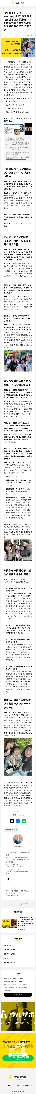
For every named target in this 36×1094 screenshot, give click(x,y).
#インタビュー (24, 891)
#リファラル (18, 984)
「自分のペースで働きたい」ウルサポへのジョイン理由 (18, 139)
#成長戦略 (7, 981)
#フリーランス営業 (11, 891)
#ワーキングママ (11, 893)
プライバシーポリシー (13, 1086)
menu (33, 3)
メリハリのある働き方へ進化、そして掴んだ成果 (18, 148)
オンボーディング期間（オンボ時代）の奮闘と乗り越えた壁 (18, 143)
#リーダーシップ (9, 984)
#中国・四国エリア (21, 987)
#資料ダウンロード (16, 981)
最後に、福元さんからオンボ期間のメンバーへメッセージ (18, 158)
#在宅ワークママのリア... (11, 978)
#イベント (23, 978)
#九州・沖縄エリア (11, 895)
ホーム (3, 904)
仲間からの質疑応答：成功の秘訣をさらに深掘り (18, 153)
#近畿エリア (7, 990)
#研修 (25, 984)
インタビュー (12, 904)
